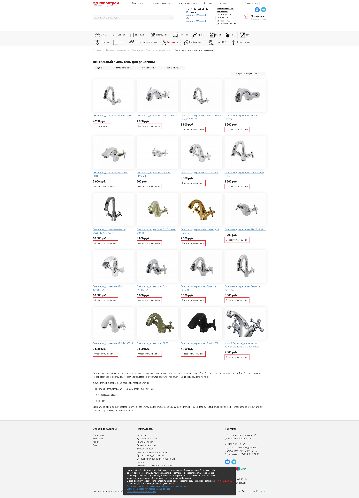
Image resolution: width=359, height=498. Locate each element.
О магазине (138, 3)
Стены (122, 42)
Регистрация (251, 3)
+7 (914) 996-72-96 (249, 454)
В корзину (102, 126)
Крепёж (201, 35)
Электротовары (244, 42)
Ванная (121, 35)
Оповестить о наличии (149, 126)
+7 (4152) (243, 451)
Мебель (104, 35)
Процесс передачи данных (150, 455)
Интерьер (183, 35)
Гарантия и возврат (187, 3)
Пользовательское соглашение (153, 452)
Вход (263, 3)
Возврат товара (145, 448)
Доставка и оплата (160, 3)
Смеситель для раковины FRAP (153, 343)
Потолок (105, 42)
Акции (223, 3)
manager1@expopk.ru (197, 15)
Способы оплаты (145, 442)
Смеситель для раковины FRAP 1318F (112, 115)
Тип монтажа (148, 67)
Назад (98, 50)
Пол (247, 35)
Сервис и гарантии (146, 445)
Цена (99, 67)
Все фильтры (173, 67)
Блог (95, 445)
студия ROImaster (257, 491)
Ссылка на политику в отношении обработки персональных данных (158, 486)
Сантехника (172, 42)
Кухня (218, 35)
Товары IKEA (220, 42)
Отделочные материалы (146, 42)
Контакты (208, 3)
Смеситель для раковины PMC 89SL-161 (245, 229)
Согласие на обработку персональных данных (148, 489)
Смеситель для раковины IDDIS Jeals (199, 172)
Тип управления (121, 67)
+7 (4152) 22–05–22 (235, 444)
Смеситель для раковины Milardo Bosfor (157, 115)
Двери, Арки (140, 35)
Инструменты (162, 35)
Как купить (142, 435)
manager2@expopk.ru (197, 21)
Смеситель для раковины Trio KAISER (200, 343)
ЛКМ (233, 35)
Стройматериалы (196, 42)
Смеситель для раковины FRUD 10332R (113, 343)
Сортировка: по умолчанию (246, 73)
